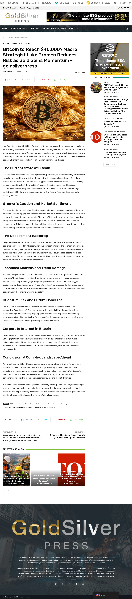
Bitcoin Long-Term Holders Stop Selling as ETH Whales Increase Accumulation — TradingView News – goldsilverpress (22, 438)
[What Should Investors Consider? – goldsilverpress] (44, 469)
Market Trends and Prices (18, 38)
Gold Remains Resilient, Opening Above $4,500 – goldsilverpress (115, 154)
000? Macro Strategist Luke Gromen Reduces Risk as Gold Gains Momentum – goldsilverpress (43, 404)
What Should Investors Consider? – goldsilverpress (44, 481)
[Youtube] (128, 8)
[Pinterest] (69, 583)
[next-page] (8, 490)
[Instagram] (118, 8)
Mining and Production (113, 96)
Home (5, 38)
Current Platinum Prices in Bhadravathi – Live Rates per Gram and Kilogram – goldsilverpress (71, 478)
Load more (109, 164)
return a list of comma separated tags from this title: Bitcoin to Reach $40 (30, 407)
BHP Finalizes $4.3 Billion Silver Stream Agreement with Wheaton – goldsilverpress (16, 479)
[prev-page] (4, 490)
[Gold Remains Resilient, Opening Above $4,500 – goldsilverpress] (96, 153)
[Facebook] (115, 8)
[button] (127, 29)
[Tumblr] (76, 583)
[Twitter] (121, 8)
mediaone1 (9, 71)
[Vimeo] (125, 8)
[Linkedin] (62, 583)
